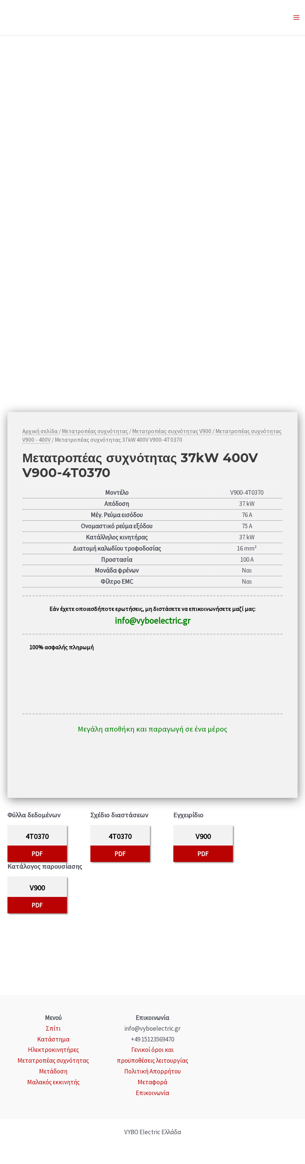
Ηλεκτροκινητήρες (53, 1050)
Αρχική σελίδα (40, 431)
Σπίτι (53, 1028)
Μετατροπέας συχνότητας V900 (171, 431)
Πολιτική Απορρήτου (152, 1071)
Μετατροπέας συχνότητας (95, 431)
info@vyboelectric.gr (152, 620)
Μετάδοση (53, 1071)
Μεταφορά (152, 1082)
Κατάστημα (53, 1039)
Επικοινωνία (152, 1093)
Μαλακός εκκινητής (53, 1082)
